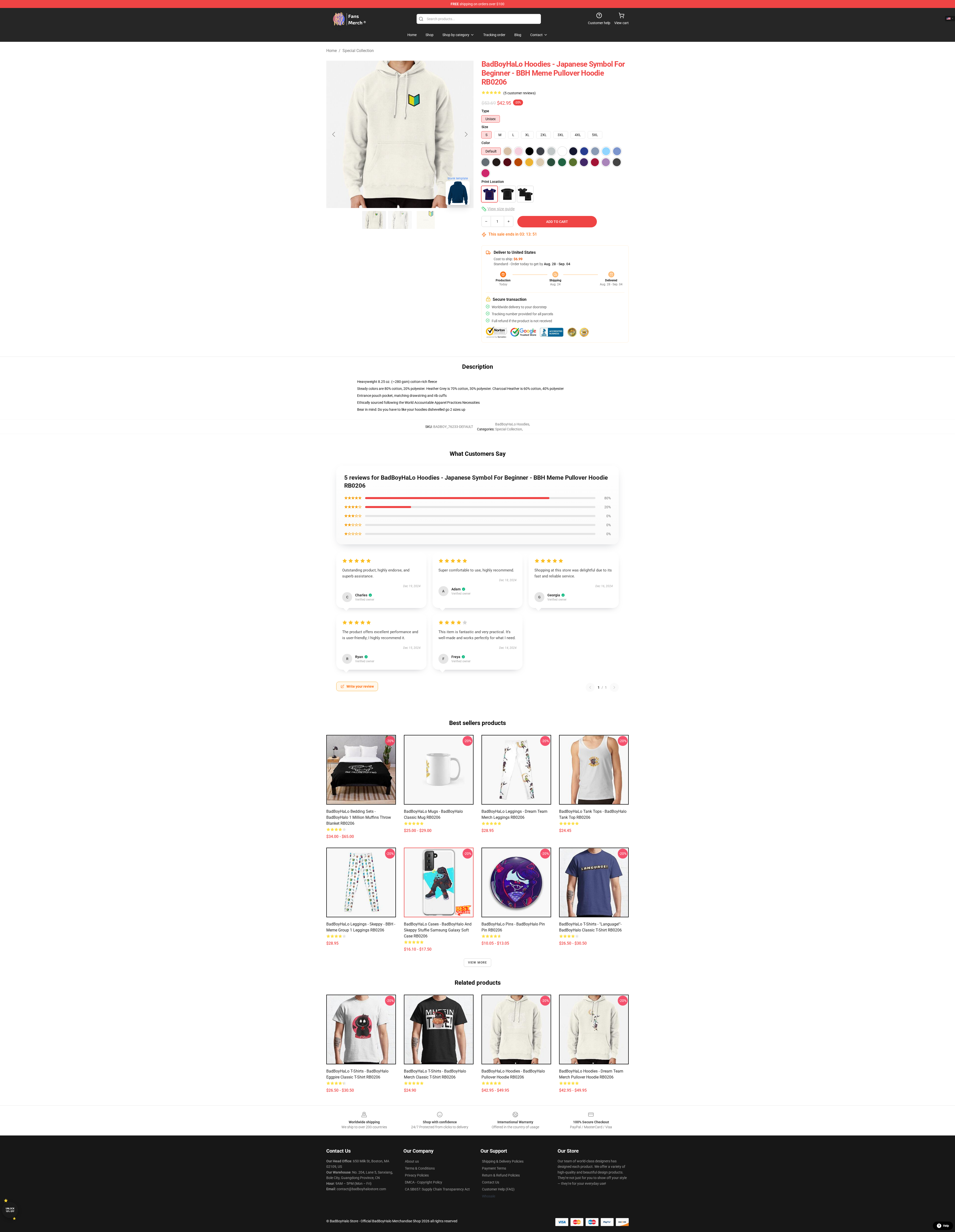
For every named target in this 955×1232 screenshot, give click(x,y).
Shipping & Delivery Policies (503, 1161)
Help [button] (946, 1226)
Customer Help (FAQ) (498, 1189)
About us (412, 1161)
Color (485, 143)
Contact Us (490, 1182)
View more (477, 962)
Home (331, 50)
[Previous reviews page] (590, 687)
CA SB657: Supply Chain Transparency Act (437, 1189)
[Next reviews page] (614, 687)
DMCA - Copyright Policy (423, 1182)
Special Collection (358, 50)
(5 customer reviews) (519, 93)
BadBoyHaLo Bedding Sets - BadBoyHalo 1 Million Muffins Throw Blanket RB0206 (358, 817)
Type (485, 111)
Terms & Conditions (420, 1168)
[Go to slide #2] (400, 220)
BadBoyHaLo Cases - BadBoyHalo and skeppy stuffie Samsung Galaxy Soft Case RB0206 (438, 930)
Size (484, 127)
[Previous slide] (334, 134)
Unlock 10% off (10, 1210)
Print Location (492, 182)
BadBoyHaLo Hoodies (512, 424)
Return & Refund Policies (501, 1175)
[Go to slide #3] (426, 220)
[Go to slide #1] (374, 220)
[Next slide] (466, 134)
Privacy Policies (417, 1175)
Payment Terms (494, 1168)
